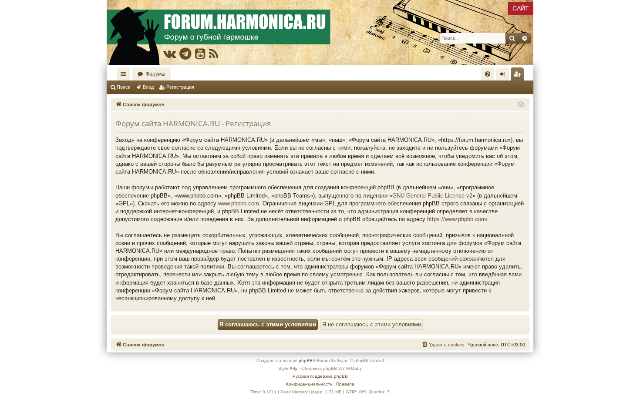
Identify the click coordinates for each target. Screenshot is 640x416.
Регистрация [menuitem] (519, 76)
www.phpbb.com (238, 203)
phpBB (306, 360)
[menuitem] (487, 74)
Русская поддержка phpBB (320, 376)
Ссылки (125, 76)
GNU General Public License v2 (432, 195)
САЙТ (520, 8)
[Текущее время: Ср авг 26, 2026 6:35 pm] (521, 105)
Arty (293, 368)
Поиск (123, 87)
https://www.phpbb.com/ (457, 219)
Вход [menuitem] (504, 76)
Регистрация (180, 87)
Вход (148, 87)
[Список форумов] (320, 32)
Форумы (155, 74)
